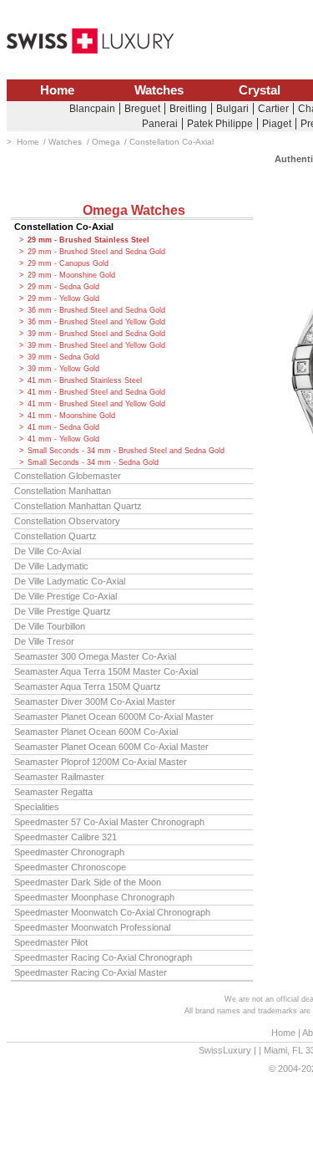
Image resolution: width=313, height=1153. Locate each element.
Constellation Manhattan (62, 491)
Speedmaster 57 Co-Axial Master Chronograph (109, 822)
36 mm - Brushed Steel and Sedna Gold (96, 310)
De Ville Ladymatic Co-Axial (69, 581)
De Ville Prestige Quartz (62, 611)
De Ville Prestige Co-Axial (65, 596)
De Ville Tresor (44, 641)
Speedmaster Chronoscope (70, 867)
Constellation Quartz (55, 536)
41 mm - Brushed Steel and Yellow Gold (96, 404)
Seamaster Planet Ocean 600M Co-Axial (96, 732)
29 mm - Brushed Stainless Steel (88, 240)
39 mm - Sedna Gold (63, 357)
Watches (159, 90)
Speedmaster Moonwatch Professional (92, 927)
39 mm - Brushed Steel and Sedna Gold (96, 333)
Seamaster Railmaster (59, 777)
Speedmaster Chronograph (69, 852)
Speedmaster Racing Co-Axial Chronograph (103, 957)
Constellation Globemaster (67, 476)
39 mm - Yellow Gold (63, 369)
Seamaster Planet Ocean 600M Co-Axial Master (111, 747)
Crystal (259, 90)
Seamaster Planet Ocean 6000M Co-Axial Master (114, 717)
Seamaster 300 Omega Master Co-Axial (95, 656)
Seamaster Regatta (53, 792)
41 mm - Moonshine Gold (71, 415)
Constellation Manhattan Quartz (78, 506)
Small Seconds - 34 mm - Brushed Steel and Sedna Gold (126, 450)
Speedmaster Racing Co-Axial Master (90, 972)
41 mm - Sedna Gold (63, 427)
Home (57, 90)
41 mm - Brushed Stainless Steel (85, 380)
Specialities (36, 807)
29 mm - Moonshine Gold (71, 275)
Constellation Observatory (67, 521)
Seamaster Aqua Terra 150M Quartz (87, 686)
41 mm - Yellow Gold (63, 439)
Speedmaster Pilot (51, 942)
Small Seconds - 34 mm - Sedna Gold (93, 462)
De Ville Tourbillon (49, 626)
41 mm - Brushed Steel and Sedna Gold (96, 392)
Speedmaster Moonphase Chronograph (94, 897)
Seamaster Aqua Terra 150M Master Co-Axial (106, 671)
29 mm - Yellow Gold (63, 298)
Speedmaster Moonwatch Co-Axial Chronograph (112, 912)
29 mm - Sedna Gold (63, 287)
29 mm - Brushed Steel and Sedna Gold (96, 251)
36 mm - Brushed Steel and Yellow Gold (96, 322)
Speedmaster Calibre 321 (65, 837)
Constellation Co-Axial (64, 227)
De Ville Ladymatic (51, 566)
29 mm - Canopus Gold (68, 263)
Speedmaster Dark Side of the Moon (87, 882)
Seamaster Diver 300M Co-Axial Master (94, 701)
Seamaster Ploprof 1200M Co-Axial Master (100, 762)
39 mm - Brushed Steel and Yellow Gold (96, 345)
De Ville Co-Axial (47, 551)
